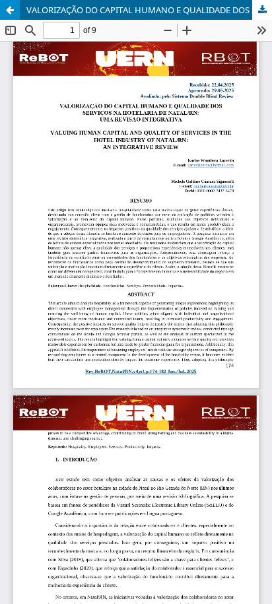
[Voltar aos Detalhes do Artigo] (10, 10)
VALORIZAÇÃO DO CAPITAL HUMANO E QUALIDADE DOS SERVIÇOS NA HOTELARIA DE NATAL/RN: (149, 10)
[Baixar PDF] (262, 10)
